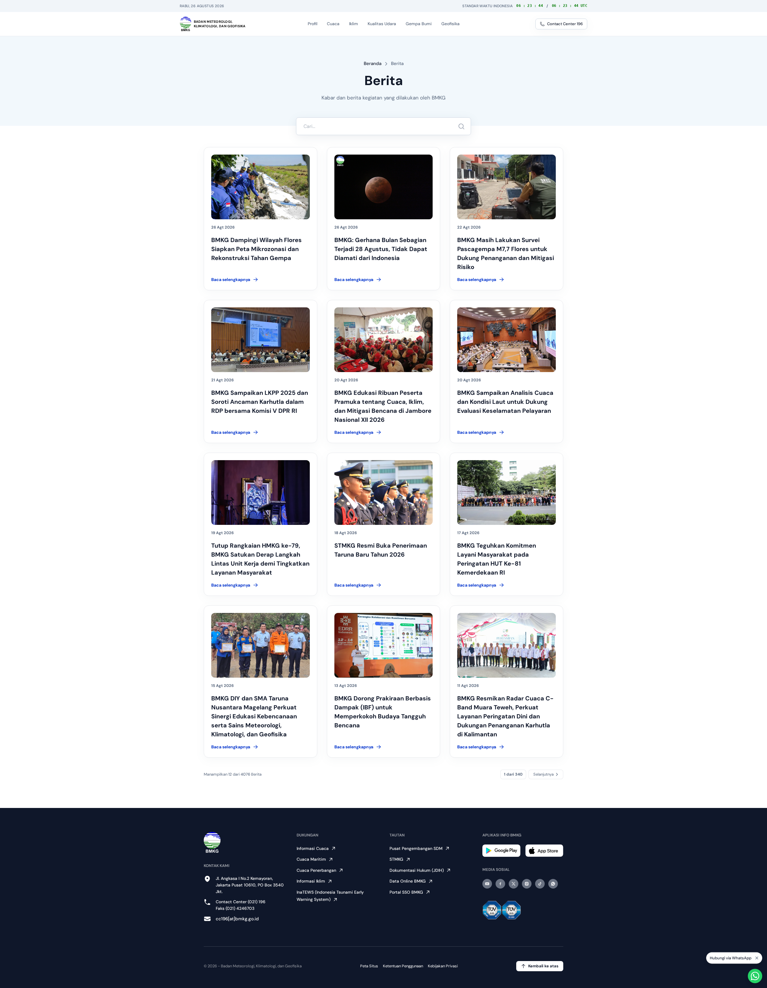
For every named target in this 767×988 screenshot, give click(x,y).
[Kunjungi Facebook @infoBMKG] (500, 884)
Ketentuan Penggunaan (403, 966)
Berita (397, 64)
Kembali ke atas (543, 966)
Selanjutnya (543, 774)
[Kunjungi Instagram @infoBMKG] (527, 884)
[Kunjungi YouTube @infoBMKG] (487, 884)
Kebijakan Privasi (443, 966)
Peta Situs (369, 966)
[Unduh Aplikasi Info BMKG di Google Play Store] (501, 851)
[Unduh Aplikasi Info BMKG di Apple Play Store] (544, 851)
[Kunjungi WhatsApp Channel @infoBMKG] (553, 884)
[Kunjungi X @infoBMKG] (513, 884)
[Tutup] (757, 958)
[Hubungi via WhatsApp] (755, 976)
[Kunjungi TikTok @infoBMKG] (540, 884)
